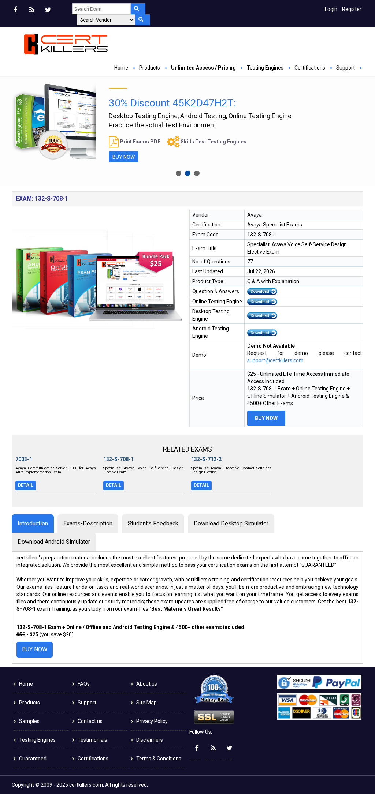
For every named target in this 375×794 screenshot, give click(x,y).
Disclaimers (149, 740)
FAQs (84, 684)
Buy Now (123, 157)
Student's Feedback (153, 523)
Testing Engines (265, 68)
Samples (29, 721)
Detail (25, 485)
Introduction (33, 523)
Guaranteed (33, 758)
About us (146, 684)
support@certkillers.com (275, 360)
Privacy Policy (152, 721)
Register (351, 9)
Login (331, 9)
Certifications (309, 68)
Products (149, 68)
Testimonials (92, 740)
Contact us (90, 721)
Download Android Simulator (54, 541)
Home (121, 68)
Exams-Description (87, 523)
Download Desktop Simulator (231, 523)
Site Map (146, 702)
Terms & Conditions (158, 758)
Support (345, 68)
